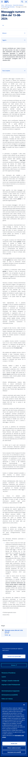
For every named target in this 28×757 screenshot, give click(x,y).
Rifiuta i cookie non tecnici (14, 748)
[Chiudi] (24, 705)
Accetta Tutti (14, 743)
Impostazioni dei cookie (13, 752)
